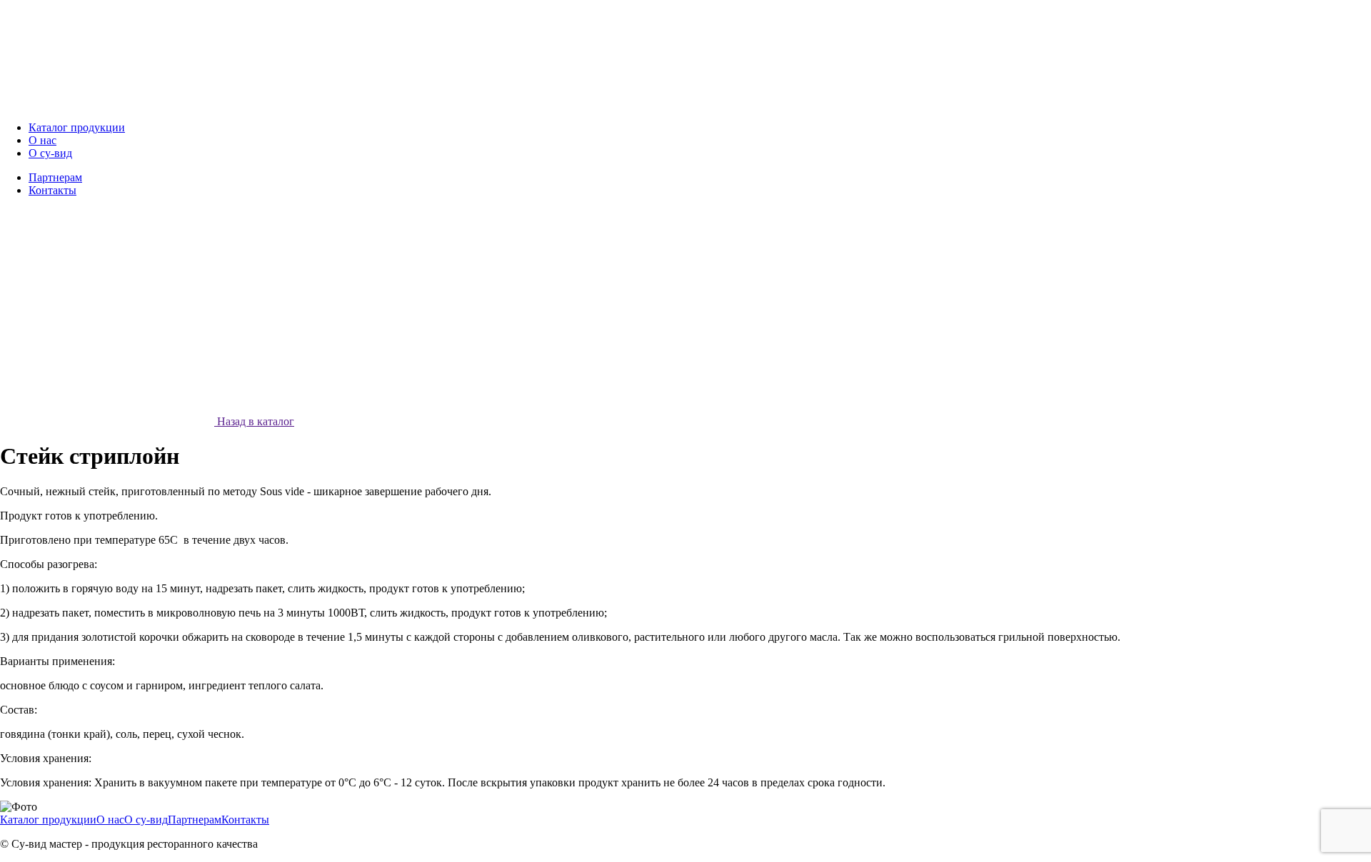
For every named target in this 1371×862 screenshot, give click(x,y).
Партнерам (194, 819)
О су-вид (146, 819)
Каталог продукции (48, 819)
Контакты (245, 819)
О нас (110, 819)
